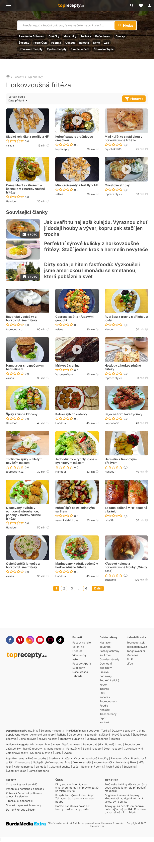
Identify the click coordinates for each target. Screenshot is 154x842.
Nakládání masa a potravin (82, 730)
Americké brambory (42, 734)
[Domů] (8, 77)
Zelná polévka (27, 738)
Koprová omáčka (104, 762)
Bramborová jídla (92, 744)
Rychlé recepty (57, 49)
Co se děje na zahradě (83, 734)
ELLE (130, 659)
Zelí (106, 42)
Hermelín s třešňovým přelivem (121, 461)
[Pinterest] (20, 640)
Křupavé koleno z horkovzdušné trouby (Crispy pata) (126, 567)
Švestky (24, 42)
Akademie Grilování (31, 36)
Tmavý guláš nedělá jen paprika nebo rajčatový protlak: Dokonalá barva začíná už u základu (125, 809)
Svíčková (104, 734)
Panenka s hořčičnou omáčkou (25, 788)
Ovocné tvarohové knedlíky (91, 758)
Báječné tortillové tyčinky (123, 414)
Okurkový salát (82, 762)
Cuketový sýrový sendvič (21, 784)
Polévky (86, 36)
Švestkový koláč (16, 770)
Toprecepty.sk (136, 642)
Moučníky (70, 36)
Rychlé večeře (80, 49)
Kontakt (104, 722)
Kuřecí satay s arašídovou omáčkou (74, 138)
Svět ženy (78, 667)
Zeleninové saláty (17, 752)
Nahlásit (105, 709)
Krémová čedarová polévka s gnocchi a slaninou (24, 795)
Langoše (41, 766)
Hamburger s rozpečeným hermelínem (25, 367)
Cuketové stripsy (117, 185)
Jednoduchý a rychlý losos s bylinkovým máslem (76, 461)
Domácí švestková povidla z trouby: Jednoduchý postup (72, 807)
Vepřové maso (71, 744)
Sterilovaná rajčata (60, 758)
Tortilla (105, 730)
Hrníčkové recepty (31, 49)
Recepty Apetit (81, 663)
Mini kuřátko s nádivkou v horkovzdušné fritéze (123, 138)
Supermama (112, 423)
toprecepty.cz (64, 149)
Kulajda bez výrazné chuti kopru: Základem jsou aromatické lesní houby (75, 798)
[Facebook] (10, 640)
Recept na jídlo (81, 642)
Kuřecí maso (103, 36)
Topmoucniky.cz (137, 646)
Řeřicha (61, 734)
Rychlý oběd (113, 766)
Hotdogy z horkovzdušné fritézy (123, 367)
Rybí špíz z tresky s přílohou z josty (126, 318)
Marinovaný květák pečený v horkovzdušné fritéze (76, 565)
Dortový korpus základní (21, 809)
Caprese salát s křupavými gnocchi (74, 318)
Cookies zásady (109, 659)
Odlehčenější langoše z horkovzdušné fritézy (23, 565)
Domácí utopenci (38, 770)
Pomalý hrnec (113, 744)
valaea (10, 145)
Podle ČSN (40, 42)
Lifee (130, 663)
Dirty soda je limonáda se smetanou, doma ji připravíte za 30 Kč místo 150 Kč (76, 787)
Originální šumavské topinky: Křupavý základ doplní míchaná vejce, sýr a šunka (124, 798)
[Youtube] (40, 640)
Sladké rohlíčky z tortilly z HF (27, 136)
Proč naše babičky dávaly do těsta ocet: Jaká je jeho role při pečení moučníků (126, 787)
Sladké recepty (92, 748)
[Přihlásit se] (149, 5)
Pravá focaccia (121, 734)
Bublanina (130, 766)
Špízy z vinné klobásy (21, 414)
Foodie (104, 705)
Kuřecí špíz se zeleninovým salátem (75, 509)
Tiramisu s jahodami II (19, 800)
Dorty (58, 752)
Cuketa (70, 42)
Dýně (96, 42)
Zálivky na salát (47, 738)
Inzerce (104, 688)
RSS (102, 693)
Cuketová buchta (59, 766)
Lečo (76, 766)
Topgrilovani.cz (136, 651)
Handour (11, 201)
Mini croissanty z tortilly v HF (76, 185)
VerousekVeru (64, 374)
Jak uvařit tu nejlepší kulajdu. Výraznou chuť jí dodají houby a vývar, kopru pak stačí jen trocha (96, 228)
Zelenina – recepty (52, 730)
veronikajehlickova (66, 520)
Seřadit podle (16, 96)
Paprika (56, 42)
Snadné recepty (54, 748)
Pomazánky (31, 730)
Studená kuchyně (41, 752)
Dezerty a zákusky (123, 730)
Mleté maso (52, 744)
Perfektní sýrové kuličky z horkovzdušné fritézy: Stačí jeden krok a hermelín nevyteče (96, 246)
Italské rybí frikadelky (71, 414)
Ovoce (68, 752)
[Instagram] (30, 640)
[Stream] (50, 640)
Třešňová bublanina (72, 738)
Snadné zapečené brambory (23, 805)
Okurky (120, 36)
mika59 (109, 520)
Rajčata (84, 42)
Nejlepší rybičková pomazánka (51, 762)
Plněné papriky (37, 758)
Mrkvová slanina (67, 365)
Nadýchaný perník (92, 766)
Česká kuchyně (104, 49)
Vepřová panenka (97, 738)
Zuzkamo (110, 579)
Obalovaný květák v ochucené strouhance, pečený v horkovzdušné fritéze (23, 513)
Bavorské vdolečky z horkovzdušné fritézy (21, 318)
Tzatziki (115, 738)
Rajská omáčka (120, 758)
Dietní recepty (113, 748)
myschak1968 (113, 149)
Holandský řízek (126, 762)
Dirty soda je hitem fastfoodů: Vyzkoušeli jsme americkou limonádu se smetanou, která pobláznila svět (92, 270)
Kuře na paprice (23, 766)
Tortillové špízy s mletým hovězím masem (24, 461)
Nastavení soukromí (106, 644)
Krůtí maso (36, 744)
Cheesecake (22, 762)
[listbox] (24, 100)
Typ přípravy (35, 76)
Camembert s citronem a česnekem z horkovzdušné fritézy (25, 188)
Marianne (132, 655)
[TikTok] (60, 640)
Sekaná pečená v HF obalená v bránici (126, 509)
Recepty (19, 76)
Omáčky (54, 36)
